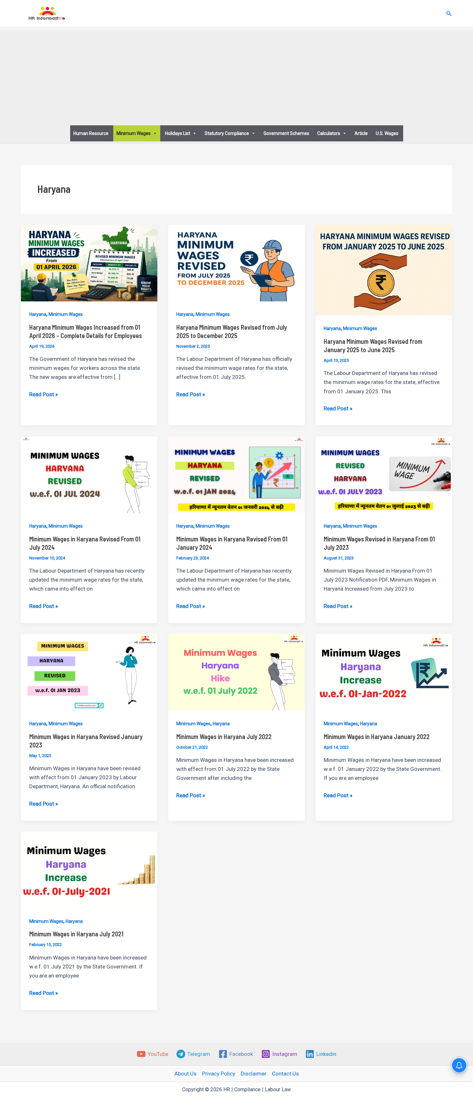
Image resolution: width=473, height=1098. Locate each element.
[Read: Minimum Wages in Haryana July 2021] (89, 869)
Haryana (37, 314)
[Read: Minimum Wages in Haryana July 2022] (236, 672)
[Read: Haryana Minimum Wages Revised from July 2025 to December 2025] (236, 262)
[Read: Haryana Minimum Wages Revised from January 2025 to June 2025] (384, 269)
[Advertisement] (236, 76)
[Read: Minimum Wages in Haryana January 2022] (384, 672)
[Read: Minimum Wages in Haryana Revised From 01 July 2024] (89, 474)
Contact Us (285, 1073)
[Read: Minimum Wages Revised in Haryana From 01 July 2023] (384, 474)
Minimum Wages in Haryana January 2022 (377, 736)
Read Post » (43, 395)
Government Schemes (286, 133)
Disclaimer (253, 1073)
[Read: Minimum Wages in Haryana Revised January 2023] (89, 672)
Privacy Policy (218, 1073)
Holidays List (177, 133)
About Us (185, 1073)
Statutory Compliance (227, 133)
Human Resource (90, 133)
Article (361, 133)
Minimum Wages (133, 133)
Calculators (328, 133)
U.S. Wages (387, 133)
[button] (449, 14)
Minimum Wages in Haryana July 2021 (76, 934)
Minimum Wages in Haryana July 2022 (224, 736)
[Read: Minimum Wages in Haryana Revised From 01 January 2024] (236, 474)
